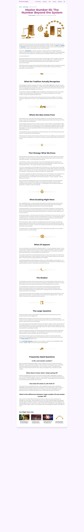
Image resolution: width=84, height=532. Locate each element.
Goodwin (23, 46)
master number (25, 338)
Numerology (25, 6)
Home (20, 6)
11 (47, 85)
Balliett (63, 45)
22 (50, 85)
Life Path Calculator (28, 341)
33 (34, 91)
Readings (60, 1)
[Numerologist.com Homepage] (23, 1)
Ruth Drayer (28, 50)
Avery (57, 45)
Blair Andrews (32, 15)
